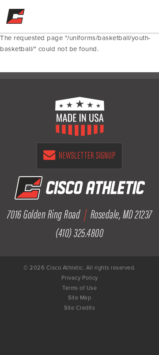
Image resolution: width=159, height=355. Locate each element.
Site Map (79, 297)
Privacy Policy (79, 277)
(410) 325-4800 (120, 14)
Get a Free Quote (102, 14)
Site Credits (79, 307)
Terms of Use (79, 288)
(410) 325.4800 (79, 231)
